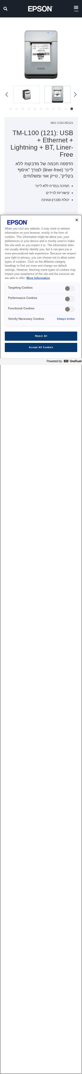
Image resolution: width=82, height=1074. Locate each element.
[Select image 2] (27, 94)
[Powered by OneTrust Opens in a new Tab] (63, 362)
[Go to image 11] (10, 108)
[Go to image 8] (29, 108)
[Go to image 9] (22, 108)
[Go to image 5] (47, 108)
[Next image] (7, 94)
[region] (41, 644)
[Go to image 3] (59, 108)
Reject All (41, 336)
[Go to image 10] (16, 108)
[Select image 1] (57, 94)
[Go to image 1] (71, 108)
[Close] (77, 220)
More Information (38, 278)
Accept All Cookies (41, 347)
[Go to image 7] (35, 108)
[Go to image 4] (53, 108)
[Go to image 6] (41, 108)
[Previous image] (75, 94)
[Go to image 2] (65, 108)
